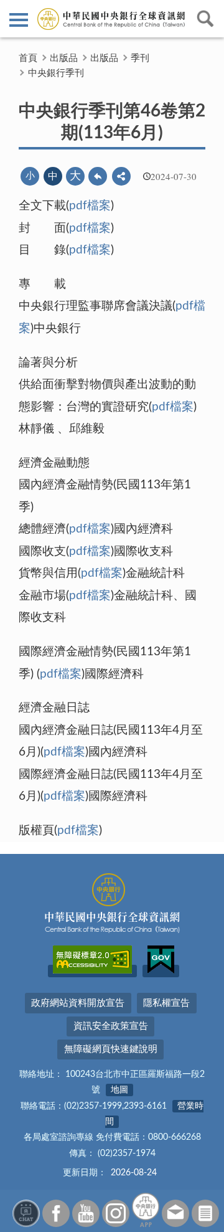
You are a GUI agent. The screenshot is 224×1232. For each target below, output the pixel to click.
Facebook (56, 1213)
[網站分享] (121, 176)
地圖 (119, 1090)
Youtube (86, 1213)
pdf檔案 (90, 206)
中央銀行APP (145, 1210)
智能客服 (26, 1213)
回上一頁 (97, 176)
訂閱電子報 (205, 1213)
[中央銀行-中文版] (112, 18)
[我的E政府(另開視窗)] (160, 971)
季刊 (140, 58)
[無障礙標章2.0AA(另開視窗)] (92, 971)
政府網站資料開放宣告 (77, 1003)
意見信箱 (175, 1213)
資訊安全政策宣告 (110, 1026)
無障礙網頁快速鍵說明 (110, 1049)
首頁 (28, 58)
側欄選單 (18, 18)
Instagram (115, 1213)
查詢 (205, 18)
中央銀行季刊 (56, 73)
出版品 (64, 58)
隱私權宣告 (166, 1003)
